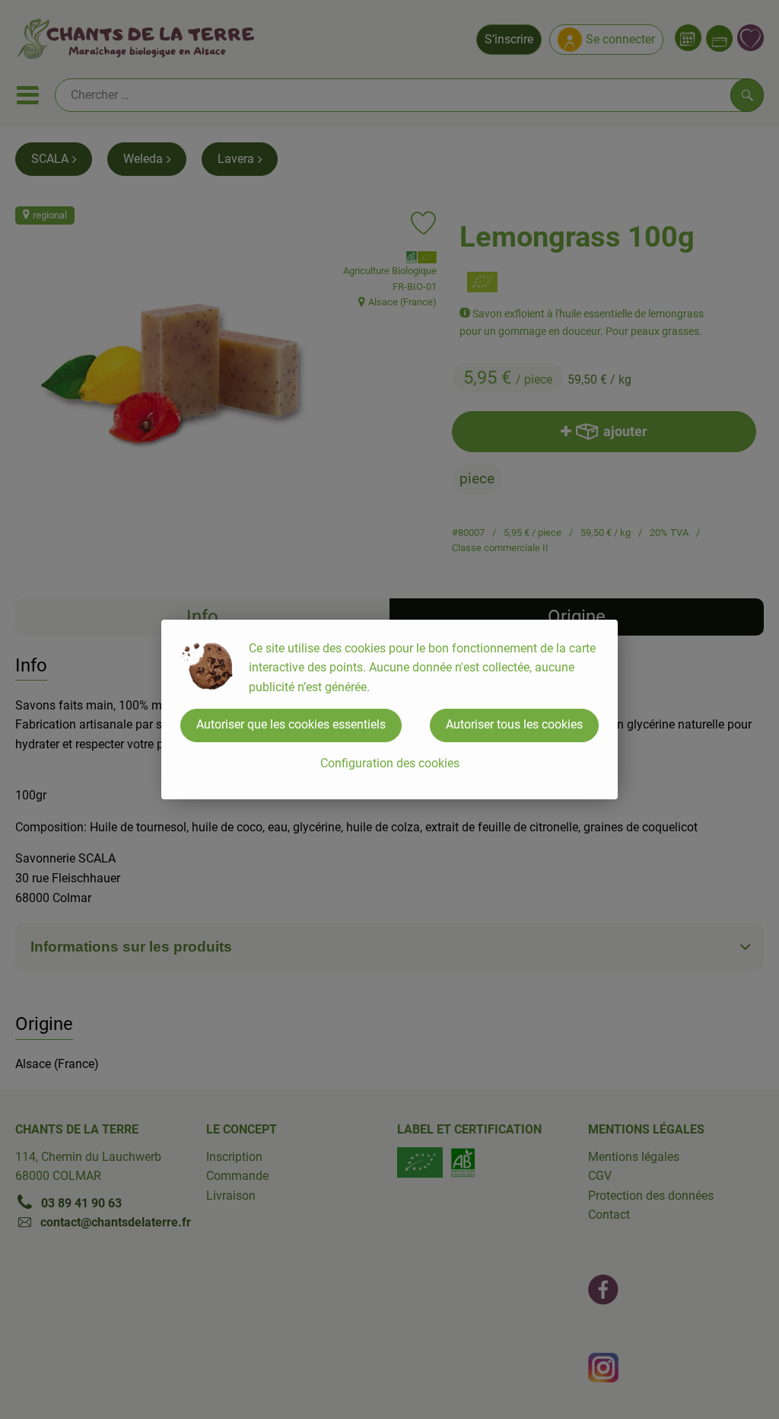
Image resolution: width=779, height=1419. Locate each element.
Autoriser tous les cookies (514, 724)
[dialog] (389, 709)
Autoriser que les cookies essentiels (291, 724)
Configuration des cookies (389, 763)
